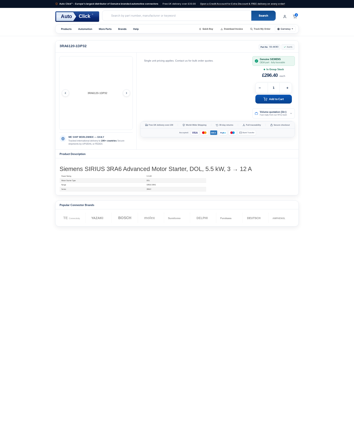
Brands (122, 28)
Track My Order (262, 28)
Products (66, 28)
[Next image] (126, 93)
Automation (85, 28)
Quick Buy (207, 28)
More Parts (105, 28)
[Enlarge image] (96, 93)
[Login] (285, 17)
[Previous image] (65, 93)
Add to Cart (276, 99)
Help (136, 28)
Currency (287, 28)
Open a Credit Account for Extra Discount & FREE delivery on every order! (242, 3)
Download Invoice (233, 28)
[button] (273, 113)
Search (263, 15)
